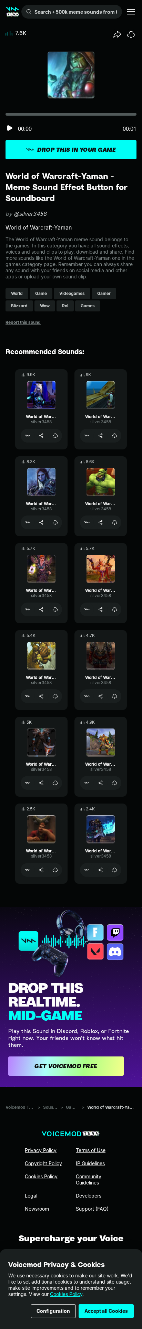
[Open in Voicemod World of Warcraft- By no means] (87, 609)
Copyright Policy (43, 1163)
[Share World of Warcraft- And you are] (41, 522)
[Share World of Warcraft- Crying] (41, 696)
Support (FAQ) (92, 1209)
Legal (31, 1196)
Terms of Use (90, 1150)
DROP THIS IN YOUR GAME (76, 149)
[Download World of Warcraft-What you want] (55, 870)
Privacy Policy (41, 1150)
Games (72, 1107)
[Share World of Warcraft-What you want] (41, 870)
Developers (88, 1196)
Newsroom (37, 1209)
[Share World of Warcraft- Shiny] (101, 436)
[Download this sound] (130, 34)
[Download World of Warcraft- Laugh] (55, 436)
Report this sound (23, 322)
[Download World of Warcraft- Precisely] (55, 609)
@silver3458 (30, 213)
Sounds (50, 1107)
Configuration (53, 1311)
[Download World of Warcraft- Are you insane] (114, 783)
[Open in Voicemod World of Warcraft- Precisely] (27, 609)
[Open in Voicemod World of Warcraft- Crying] (27, 696)
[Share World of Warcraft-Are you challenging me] (101, 870)
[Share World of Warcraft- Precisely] (41, 609)
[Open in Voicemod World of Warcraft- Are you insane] (87, 783)
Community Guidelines (88, 1179)
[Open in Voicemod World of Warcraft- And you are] (27, 522)
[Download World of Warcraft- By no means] (114, 609)
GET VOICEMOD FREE (66, 1066)
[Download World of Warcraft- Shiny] (114, 436)
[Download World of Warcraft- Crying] (55, 696)
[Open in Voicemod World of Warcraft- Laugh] (27, 436)
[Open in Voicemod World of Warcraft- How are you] (87, 696)
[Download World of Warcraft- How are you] (114, 696)
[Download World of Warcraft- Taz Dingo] (55, 783)
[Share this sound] (117, 34)
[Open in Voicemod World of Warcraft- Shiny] (87, 436)
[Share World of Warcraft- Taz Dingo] (41, 783)
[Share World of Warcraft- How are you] (101, 696)
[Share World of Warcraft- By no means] (101, 609)
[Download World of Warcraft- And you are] (55, 522)
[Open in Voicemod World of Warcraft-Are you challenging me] (87, 870)
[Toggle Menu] (130, 11)
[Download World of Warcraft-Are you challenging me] (114, 870)
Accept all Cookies (106, 1311)
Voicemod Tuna (20, 1107)
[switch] (10, 128)
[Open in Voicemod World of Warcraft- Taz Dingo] (27, 783)
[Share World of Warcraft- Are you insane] (101, 783)
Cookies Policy (66, 1294)
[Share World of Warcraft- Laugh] (41, 436)
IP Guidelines (90, 1163)
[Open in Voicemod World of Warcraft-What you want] (27, 870)
